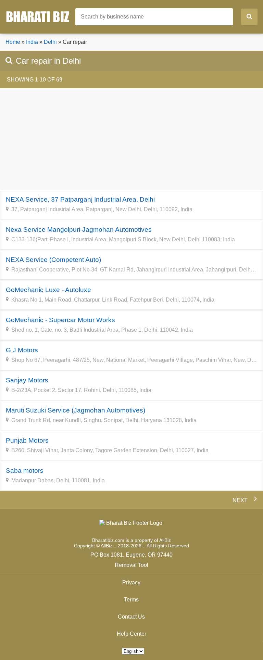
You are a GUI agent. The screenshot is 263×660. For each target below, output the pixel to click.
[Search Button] (249, 17)
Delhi (50, 42)
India (32, 42)
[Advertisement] (131, 139)
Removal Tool (131, 565)
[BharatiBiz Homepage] (40, 16)
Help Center (131, 634)
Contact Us (131, 617)
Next (242, 500)
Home (12, 42)
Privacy (131, 582)
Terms (131, 599)
